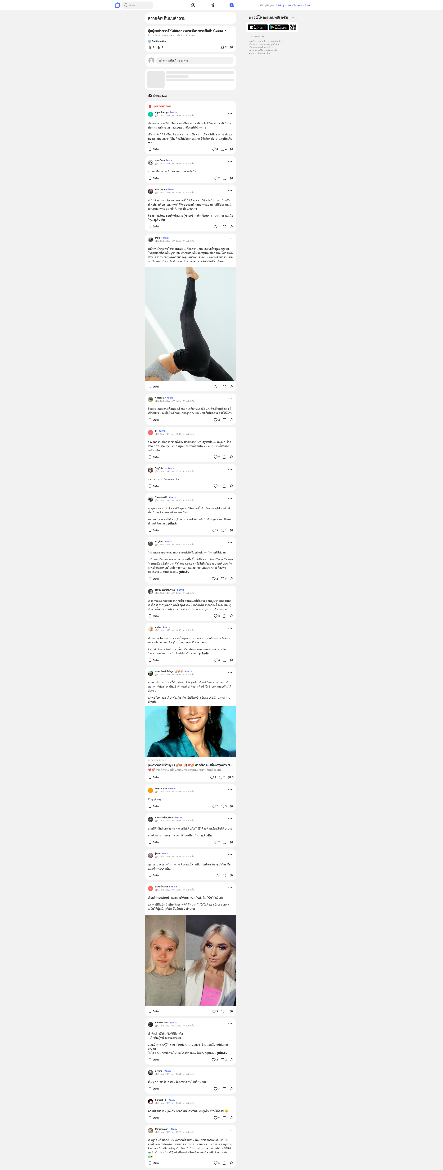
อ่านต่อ (152, 702)
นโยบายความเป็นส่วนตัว (260, 47)
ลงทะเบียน (303, 5)
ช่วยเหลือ (262, 41)
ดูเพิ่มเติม (226, 138)
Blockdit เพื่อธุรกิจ (257, 53)
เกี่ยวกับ (252, 41)
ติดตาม (173, 112)
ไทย (268, 53)
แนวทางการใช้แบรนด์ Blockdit (263, 50)
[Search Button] (125, 5)
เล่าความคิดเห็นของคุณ (173, 60)
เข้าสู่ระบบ (284, 5)
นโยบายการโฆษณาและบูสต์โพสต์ (264, 44)
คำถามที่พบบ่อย (275, 41)
